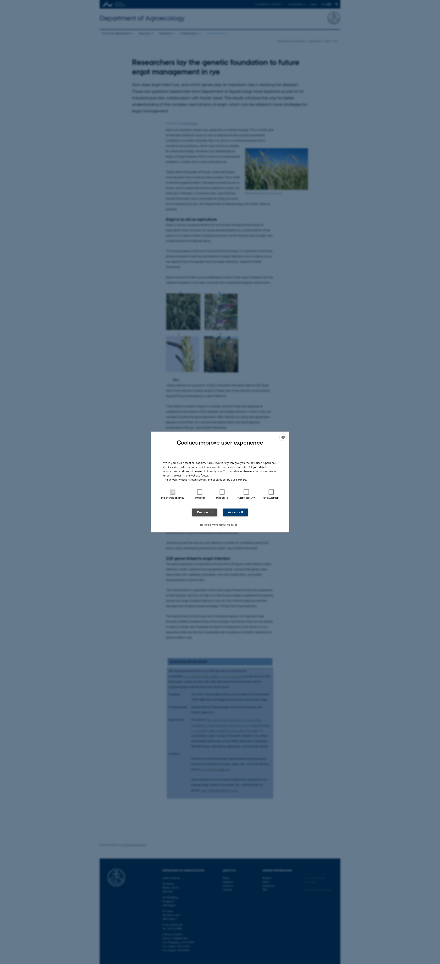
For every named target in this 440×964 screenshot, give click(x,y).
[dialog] (220, 481)
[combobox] (283, 437)
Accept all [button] (235, 512)
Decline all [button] (204, 512)
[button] (220, 525)
